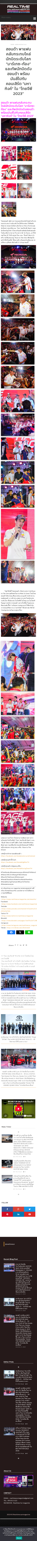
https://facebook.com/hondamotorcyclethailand (18, 856)
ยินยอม (19, 1538)
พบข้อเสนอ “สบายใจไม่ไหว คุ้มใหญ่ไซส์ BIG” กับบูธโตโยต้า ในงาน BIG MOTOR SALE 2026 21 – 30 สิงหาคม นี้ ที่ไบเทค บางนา (18, 1039)
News (12, 44)
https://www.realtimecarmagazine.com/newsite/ (19, 899)
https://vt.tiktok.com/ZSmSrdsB (18, 928)
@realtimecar (10, 1254)
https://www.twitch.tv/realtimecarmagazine (17, 916)
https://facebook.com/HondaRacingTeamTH (16, 868)
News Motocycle (20, 44)
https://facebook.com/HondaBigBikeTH (15, 862)
